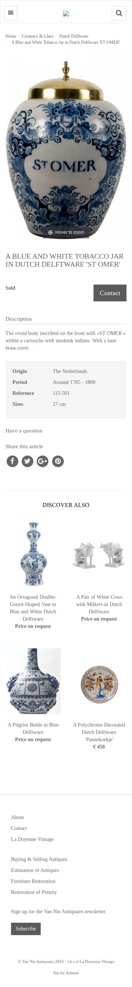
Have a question (24, 431)
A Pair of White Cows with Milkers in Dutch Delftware (99, 604)
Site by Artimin (66, 973)
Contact (110, 293)
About (17, 817)
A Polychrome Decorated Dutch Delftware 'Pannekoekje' (99, 732)
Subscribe (26, 928)
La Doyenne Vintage (32, 839)
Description (19, 319)
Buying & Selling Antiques (39, 859)
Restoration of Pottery (34, 892)
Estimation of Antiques (35, 870)
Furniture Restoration (33, 881)
